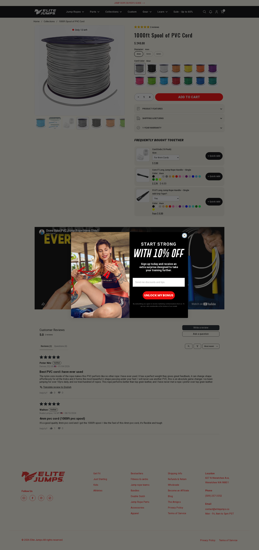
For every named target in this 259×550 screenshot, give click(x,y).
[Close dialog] (184, 235)
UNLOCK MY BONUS (158, 295)
